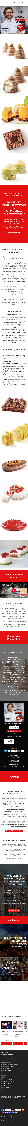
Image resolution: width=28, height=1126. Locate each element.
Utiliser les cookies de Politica (8, 1083)
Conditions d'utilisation (6, 1079)
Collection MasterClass (6, 1070)
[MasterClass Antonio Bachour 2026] (6, 1024)
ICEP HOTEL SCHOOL (8, 1120)
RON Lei (10, 1116)
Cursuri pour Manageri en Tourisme (9, 1064)
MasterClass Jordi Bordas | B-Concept (14, 724)
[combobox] (6, 1040)
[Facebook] (2, 1058)
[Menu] (2, 3)
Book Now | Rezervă (14, 731)
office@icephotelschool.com (18, 826)
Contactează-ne (5, 1087)
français (3, 1116)
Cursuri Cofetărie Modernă (7, 1066)
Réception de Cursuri (6, 1062)
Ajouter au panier (7, 1043)
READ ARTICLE (14, 910)
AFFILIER (3, 1089)
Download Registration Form (14, 831)
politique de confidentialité (7, 1081)
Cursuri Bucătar (5, 1068)
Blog (2, 1077)
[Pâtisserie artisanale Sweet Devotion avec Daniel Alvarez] (18, 1024)
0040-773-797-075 (8, 972)
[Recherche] (22, 3)
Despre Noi (4, 1075)
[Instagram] (9, 1058)
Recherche (3, 1085)
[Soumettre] (26, 1102)
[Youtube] (5, 1058)
